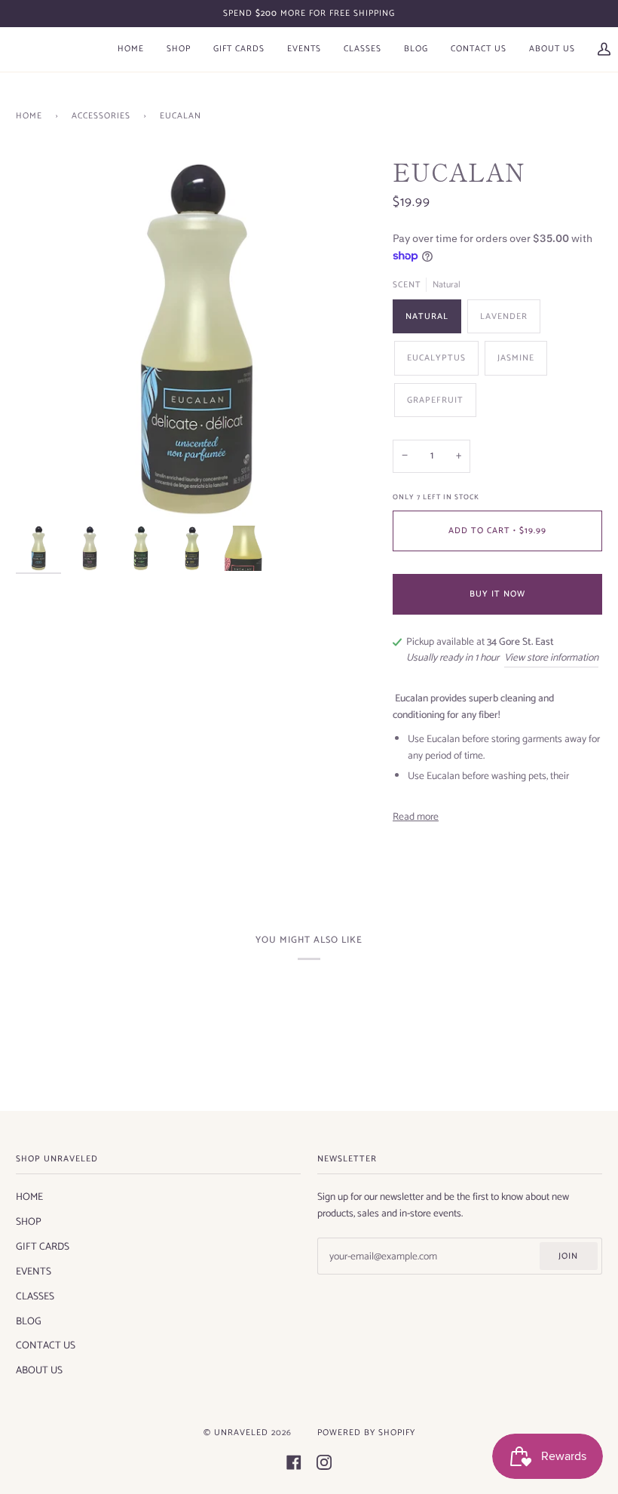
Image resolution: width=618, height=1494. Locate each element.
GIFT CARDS (42, 1246)
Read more (416, 817)
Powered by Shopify (366, 1432)
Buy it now (497, 594)
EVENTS (33, 1271)
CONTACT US (45, 1345)
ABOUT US (39, 1370)
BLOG (28, 1321)
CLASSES (35, 1296)
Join (568, 1256)
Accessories (101, 116)
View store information (551, 658)
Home (29, 116)
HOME (29, 1197)
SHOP (28, 1221)
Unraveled (241, 1432)
